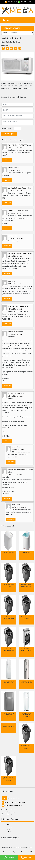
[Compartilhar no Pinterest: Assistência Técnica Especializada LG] (15, 48)
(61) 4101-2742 (9, 802)
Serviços (9, 829)
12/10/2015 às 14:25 (15, 309)
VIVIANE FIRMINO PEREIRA (17, 145)
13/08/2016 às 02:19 (15, 170)
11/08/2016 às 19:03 (15, 190)
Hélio (10, 281)
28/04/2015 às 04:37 (19, 449)
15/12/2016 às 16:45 (15, 148)
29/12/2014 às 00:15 (19, 507)
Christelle (11, 168)
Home (8, 824)
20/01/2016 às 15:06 (15, 256)
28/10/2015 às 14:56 (15, 284)
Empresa (9, 827)
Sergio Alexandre (14, 332)
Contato (9, 831)
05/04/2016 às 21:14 (15, 213)
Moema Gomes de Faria (16, 306)
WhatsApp (10, 857)
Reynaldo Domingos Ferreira (17, 254)
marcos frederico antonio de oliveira (20, 470)
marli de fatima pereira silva (17, 188)
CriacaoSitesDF (28, 852)
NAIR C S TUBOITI (14, 394)
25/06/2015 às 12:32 (15, 334)
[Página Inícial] (17, 10)
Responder (7, 160)
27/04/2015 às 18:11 (15, 396)
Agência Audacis (17, 852)
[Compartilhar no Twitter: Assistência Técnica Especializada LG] (7, 48)
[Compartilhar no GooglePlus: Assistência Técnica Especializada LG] (11, 48)
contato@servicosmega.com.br (13, 805)
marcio (10, 236)
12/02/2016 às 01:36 (15, 238)
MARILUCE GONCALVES (16, 211)
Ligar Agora (28, 857)
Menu (7, 20)
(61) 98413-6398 (20, 802)
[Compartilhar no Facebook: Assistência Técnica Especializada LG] (3, 48)
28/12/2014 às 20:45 (15, 475)
